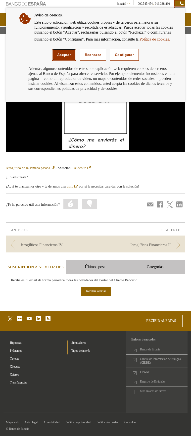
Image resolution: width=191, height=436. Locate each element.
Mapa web (12, 422)
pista (72, 186)
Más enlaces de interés (153, 391)
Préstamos (16, 350)
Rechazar (93, 55)
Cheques (15, 366)
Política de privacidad (78, 422)
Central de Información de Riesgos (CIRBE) (160, 360)
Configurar (124, 55)
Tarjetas (14, 358)
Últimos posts (95, 267)
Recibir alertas (96, 291)
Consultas (130, 422)
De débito (82, 168)
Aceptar (64, 55)
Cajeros (14, 374)
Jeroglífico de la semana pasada (30, 168)
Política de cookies (107, 422)
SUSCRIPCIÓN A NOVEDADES (36, 267)
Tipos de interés (80, 350)
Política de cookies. (155, 39)
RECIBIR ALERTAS (161, 321)
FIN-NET (146, 372)
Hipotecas (16, 342)
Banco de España (150, 349)
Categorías (155, 267)
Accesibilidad (51, 422)
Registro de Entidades (153, 381)
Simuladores (78, 342)
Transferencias (18, 382)
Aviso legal (31, 422)
